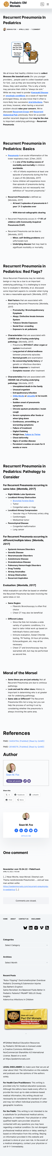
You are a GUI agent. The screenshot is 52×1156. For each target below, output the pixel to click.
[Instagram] (36, 928)
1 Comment (35, 29)
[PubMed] (24, 741)
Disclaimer (35, 919)
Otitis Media (18, 396)
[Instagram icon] (35, 830)
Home (5, 919)
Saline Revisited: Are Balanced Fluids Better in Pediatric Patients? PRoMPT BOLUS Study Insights (24, 993)
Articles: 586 (26, 836)
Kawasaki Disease (39, 92)
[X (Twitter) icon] (31, 830)
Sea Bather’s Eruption (13, 987)
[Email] (29, 781)
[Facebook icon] (16, 830)
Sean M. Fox (12, 774)
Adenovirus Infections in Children (18, 999)
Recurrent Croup (21, 111)
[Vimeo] (41, 928)
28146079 (13, 747)
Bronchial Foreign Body (23, 500)
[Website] (25, 781)
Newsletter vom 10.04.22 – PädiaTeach (21, 869)
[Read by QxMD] (36, 741)
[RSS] (47, 928)
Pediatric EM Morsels (15, 1046)
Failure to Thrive (32, 434)
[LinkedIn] (31, 928)
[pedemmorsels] (26, 1019)
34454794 (14, 741)
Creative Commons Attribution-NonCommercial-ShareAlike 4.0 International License (23, 1052)
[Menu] (48, 4)
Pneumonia (13, 155)
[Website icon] (26, 830)
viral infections (35, 102)
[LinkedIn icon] (21, 830)
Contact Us (23, 919)
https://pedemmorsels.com (18, 1059)
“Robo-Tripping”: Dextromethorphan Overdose (24, 980)
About (13, 919)
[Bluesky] (25, 928)
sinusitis (31, 396)
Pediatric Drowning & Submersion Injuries (22, 983)
